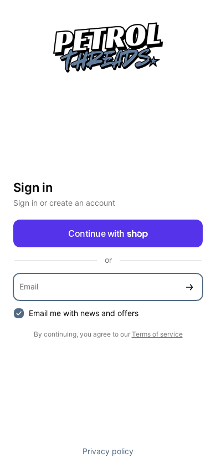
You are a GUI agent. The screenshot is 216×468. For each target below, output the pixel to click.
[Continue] (189, 287)
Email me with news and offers (83, 313)
